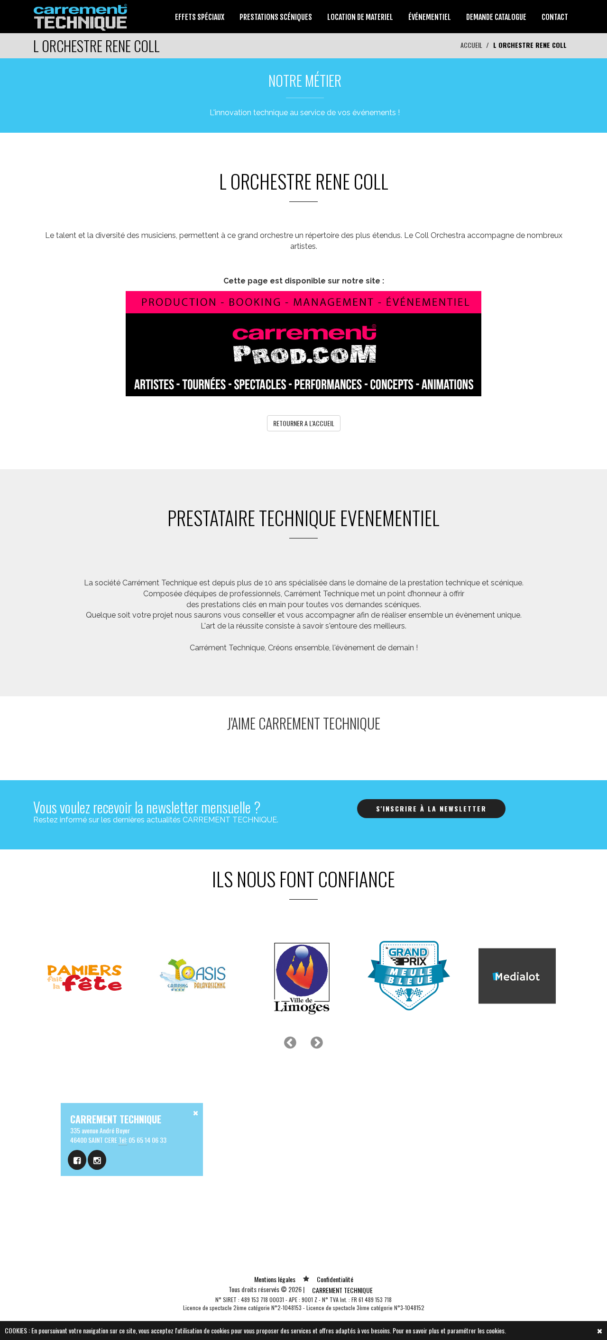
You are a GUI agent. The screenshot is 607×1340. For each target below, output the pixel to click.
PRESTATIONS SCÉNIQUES (275, 17)
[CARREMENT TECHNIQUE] (81, 15)
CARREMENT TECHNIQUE (342, 1290)
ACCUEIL (471, 45)
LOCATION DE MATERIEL (360, 17)
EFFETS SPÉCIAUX (199, 17)
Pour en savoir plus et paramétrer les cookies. (449, 1330)
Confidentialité (335, 1279)
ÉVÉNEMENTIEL (429, 17)
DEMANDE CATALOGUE (496, 17)
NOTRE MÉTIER (304, 80)
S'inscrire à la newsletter (431, 808)
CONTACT (555, 17)
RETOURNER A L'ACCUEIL (303, 423)
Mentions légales (274, 1279)
